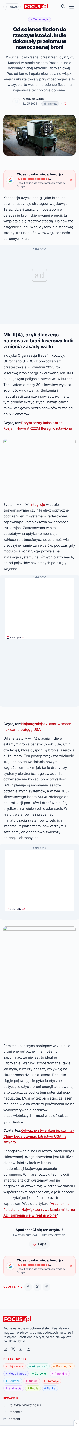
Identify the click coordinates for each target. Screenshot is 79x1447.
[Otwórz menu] (72, 7)
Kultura (33, 1381)
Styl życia (15, 1388)
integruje (37, 504)
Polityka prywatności (25, 1405)
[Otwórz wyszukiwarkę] (63, 6)
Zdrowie (40, 1373)
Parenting (60, 1373)
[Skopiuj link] (46, 1287)
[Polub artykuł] (65, 103)
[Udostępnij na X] (37, 1287)
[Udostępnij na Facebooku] (28, 1287)
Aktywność (39, 1366)
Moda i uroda (17, 1373)
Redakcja (15, 1412)
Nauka (51, 1388)
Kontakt (14, 1419)
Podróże (14, 1381)
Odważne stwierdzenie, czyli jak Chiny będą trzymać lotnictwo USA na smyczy (38, 1136)
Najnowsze (16, 1366)
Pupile (34, 1388)
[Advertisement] (39, 607)
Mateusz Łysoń (33, 98)
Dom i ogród (64, 1366)
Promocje (52, 1381)
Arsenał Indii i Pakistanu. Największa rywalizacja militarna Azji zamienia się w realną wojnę (39, 1209)
